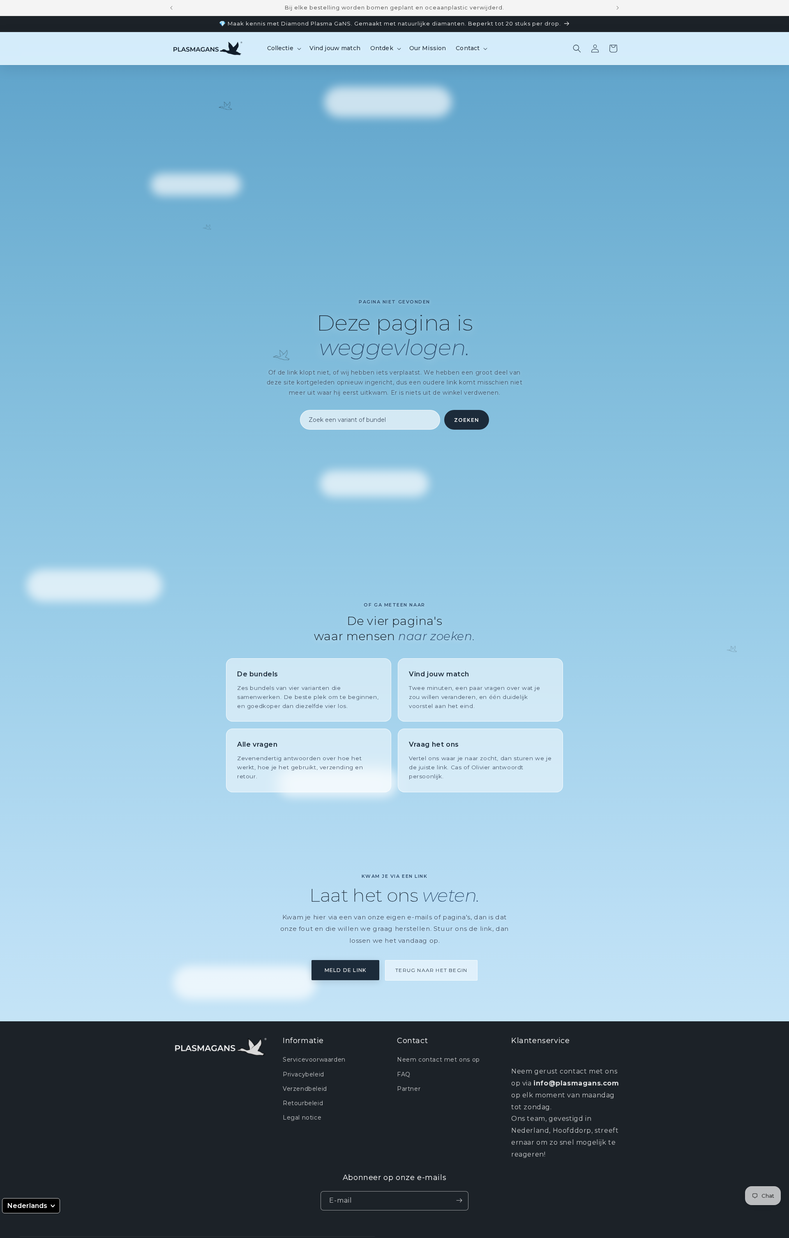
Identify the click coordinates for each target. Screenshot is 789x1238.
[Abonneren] (459, 1200)
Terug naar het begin (431, 970)
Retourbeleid (303, 1103)
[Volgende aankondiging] (618, 8)
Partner (408, 1088)
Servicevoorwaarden (314, 1060)
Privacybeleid (303, 1074)
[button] (283, 48)
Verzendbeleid (305, 1088)
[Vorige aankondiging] (171, 8)
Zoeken (466, 420)
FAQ (404, 1074)
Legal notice (302, 1117)
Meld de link (345, 970)
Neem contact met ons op (438, 1060)
